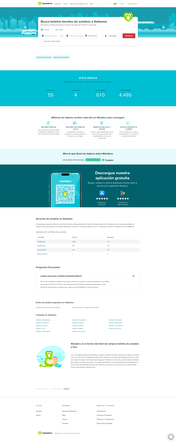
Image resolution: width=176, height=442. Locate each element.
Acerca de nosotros (69, 411)
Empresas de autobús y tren (79, 4)
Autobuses (57, 4)
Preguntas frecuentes (61, 57)
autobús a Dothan (78, 325)
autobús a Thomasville (79, 320)
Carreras (65, 423)
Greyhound (41, 246)
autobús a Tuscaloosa (116, 325)
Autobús (39, 411)
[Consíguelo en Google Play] (123, 193)
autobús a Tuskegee (115, 320)
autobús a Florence (115, 328)
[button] (116, 4)
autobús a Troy (40, 328)
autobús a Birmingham (43, 331)
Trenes (65, 4)
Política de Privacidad (104, 423)
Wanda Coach (42, 254)
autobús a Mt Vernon (79, 331)
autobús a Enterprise (115, 323)
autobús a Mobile (77, 328)
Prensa (64, 419)
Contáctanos (101, 411)
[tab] (46, 30)
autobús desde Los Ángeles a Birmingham (85, 307)
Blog (91, 4)
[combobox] (49, 35)
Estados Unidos (56, 389)
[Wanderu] (45, 4)
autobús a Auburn (78, 323)
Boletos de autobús (42, 389)
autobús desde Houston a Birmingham (48, 307)
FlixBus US (41, 242)
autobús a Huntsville (42, 323)
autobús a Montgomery (43, 320)
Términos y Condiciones (105, 419)
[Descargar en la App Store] (102, 193)
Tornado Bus (41, 250)
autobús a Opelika (41, 325)
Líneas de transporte (44, 57)
